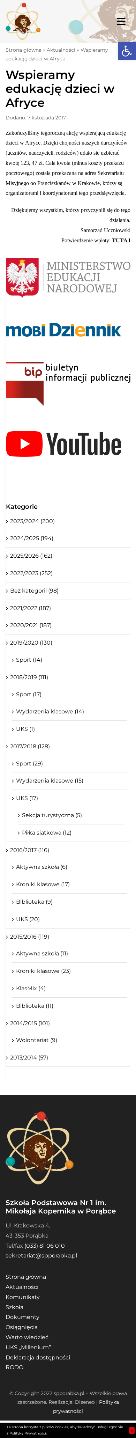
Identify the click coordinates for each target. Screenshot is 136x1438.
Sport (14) (29, 659)
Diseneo (85, 1402)
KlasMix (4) (31, 988)
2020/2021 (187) (31, 625)
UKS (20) (28, 919)
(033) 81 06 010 (44, 1245)
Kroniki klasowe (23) (43, 971)
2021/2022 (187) (30, 608)
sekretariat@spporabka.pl (41, 1255)
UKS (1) (25, 729)
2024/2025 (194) (31, 538)
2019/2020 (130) (31, 642)
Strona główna (23, 50)
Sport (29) (29, 763)
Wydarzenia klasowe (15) (49, 780)
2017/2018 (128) (30, 746)
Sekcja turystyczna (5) (52, 815)
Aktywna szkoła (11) (42, 953)
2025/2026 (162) (31, 555)
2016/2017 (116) (29, 850)
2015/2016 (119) (29, 936)
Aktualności (61, 50)
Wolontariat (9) (36, 1040)
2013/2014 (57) (29, 1057)
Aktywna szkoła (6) (41, 867)
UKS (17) (27, 798)
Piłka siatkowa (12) (46, 832)
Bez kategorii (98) (34, 590)
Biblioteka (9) (34, 901)
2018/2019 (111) (29, 677)
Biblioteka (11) (34, 1006)
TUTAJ (121, 240)
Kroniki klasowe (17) (43, 884)
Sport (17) (28, 694)
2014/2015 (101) (30, 1023)
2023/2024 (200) (32, 521)
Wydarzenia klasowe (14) (50, 711)
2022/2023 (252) (31, 573)
